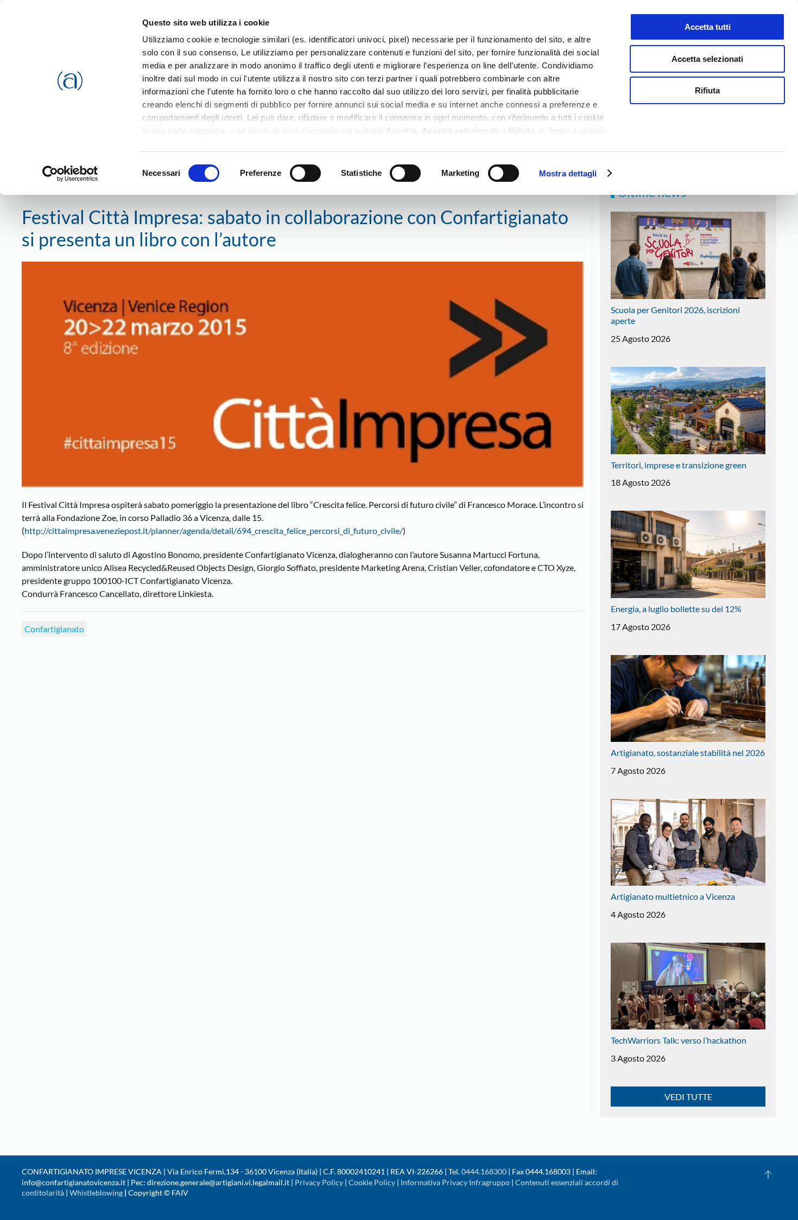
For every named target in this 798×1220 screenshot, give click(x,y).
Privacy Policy (319, 1182)
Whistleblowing (96, 1192)
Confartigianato (54, 629)
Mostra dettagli (568, 173)
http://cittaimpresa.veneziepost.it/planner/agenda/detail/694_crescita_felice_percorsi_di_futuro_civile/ (213, 530)
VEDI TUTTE (688, 1096)
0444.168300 (483, 1171)
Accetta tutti (708, 26)
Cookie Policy (372, 1182)
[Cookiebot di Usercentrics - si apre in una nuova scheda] (70, 174)
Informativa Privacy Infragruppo (455, 1182)
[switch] (305, 173)
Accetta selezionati (707, 58)
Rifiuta (707, 90)
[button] (768, 1174)
